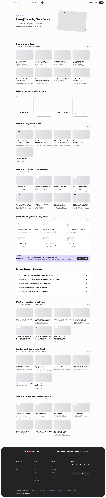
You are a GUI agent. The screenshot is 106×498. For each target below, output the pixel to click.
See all (88, 46)
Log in (17, 466)
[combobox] (34, 2)
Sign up (17, 464)
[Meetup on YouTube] (80, 464)
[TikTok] (88, 464)
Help (17, 469)
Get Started (84, 451)
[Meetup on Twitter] (76, 464)
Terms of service (34, 490)
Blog (52, 466)
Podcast (53, 477)
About (52, 464)
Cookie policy (60, 490)
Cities (35, 472)
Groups (35, 464)
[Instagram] (84, 464)
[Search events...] (42, 2)
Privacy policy (42, 490)
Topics (35, 469)
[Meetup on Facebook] (72, 464)
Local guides (36, 477)
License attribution (69, 490)
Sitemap (35, 483)
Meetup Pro (53, 469)
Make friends (36, 480)
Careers (53, 472)
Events (35, 466)
